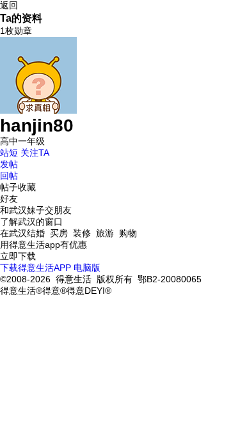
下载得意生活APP (35, 267)
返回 (9, 5)
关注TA (34, 153)
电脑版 (87, 267)
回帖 (9, 176)
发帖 (9, 164)
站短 (9, 153)
